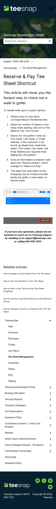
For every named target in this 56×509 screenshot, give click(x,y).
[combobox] (25, 41)
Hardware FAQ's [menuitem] (13, 417)
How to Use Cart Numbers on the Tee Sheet (23, 281)
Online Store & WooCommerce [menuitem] (20, 439)
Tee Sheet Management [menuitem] (20, 357)
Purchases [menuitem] (13, 338)
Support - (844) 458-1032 (16, 61)
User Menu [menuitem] (13, 351)
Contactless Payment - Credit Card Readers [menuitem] (22, 425)
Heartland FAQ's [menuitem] (13, 463)
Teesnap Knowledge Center (23, 35)
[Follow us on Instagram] (44, 480)
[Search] (50, 41)
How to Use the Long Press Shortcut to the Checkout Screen (27, 300)
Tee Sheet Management (34, 68)
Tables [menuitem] (11, 369)
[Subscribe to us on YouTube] (50, 487)
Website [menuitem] (9, 433)
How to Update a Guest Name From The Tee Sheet (26, 273)
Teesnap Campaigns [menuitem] (15, 405)
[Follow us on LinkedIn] (50, 480)
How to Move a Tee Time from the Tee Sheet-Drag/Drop (24, 289)
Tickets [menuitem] (11, 344)
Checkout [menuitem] (13, 332)
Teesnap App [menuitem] (11, 320)
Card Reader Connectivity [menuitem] (18, 451)
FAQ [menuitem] (10, 375)
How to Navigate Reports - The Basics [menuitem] (24, 445)
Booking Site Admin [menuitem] (15, 393)
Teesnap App (10, 68)
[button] (50, 321)
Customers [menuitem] (13, 363)
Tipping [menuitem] (12, 381)
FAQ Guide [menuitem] (10, 457)
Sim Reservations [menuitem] (14, 411)
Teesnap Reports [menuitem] (13, 399)
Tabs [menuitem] (10, 326)
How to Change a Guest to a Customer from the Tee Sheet (27, 310)
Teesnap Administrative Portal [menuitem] (20, 387)
